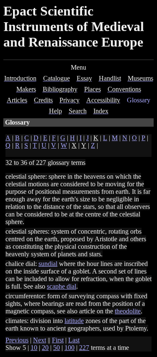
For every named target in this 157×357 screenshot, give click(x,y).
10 (34, 347)
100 (69, 347)
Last (74, 340)
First (58, 340)
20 (45, 347)
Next (39, 340)
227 (84, 347)
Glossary (138, 100)
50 (56, 347)
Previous (16, 340)
